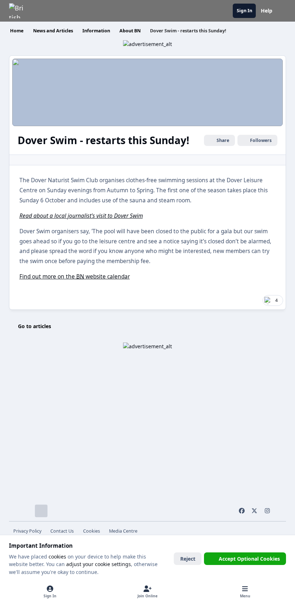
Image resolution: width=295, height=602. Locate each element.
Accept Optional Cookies (249, 558)
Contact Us (62, 531)
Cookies (91, 531)
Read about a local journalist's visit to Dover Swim (81, 216)
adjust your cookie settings (98, 564)
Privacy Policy (27, 531)
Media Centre (123, 531)
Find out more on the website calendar (74, 276)
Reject (187, 558)
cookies (57, 556)
